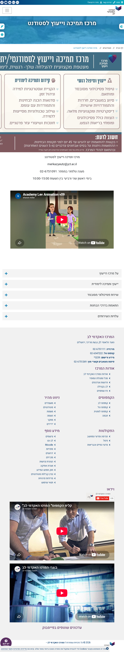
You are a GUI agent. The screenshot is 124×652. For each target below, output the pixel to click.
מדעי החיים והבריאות (97, 445)
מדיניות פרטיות (45, 478)
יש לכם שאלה (6, 644)
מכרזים (49, 457)
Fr (17, 2)
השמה (50, 415)
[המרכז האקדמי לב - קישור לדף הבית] (114, 10)
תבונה (105, 415)
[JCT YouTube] (5, 2)
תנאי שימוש (47, 482)
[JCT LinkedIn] (9, 2)
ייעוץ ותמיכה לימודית (105, 284)
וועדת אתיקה (47, 466)
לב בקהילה (102, 386)
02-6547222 (96, 353)
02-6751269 (80, 361)
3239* (97, 357)
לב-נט (50, 440)
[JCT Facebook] (2, 2)
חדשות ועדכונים (100, 382)
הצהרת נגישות (46, 461)
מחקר (50, 420)
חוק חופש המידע (45, 470)
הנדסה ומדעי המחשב (97, 436)
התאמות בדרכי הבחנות (104, 305)
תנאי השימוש (6, 648)
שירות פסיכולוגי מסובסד (102, 295)
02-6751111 (99, 349)
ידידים (50, 424)
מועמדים (49, 403)
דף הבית (119, 47)
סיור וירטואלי (93, 2)
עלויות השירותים (108, 316)
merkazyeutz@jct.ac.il (62, 164)
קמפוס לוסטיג (101, 411)
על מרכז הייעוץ (108, 273)
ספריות (49, 449)
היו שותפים (102, 391)
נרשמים (49, 436)
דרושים (49, 453)
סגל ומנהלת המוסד (98, 378)
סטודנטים (107, 47)
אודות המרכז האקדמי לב (95, 374)
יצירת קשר (107, 2)
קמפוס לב (103, 403)
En (13, 2)
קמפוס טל (103, 407)
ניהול (105, 440)
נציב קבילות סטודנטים (42, 474)
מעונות (50, 411)
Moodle (49, 445)
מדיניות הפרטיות (20, 648)
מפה (118, 2)
